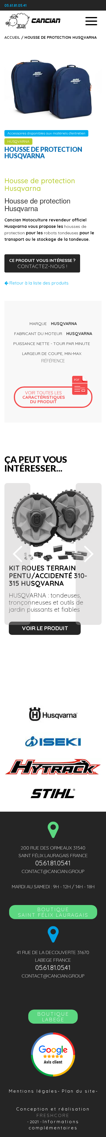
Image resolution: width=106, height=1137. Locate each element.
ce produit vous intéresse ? (42, 263)
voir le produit (45, 628)
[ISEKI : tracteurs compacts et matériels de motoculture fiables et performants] (53, 740)
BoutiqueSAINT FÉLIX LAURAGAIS (53, 912)
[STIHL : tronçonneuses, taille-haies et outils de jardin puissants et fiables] (53, 793)
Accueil (12, 37)
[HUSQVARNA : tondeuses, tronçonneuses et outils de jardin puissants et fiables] (53, 714)
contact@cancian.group (53, 871)
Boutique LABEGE (53, 1016)
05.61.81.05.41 (15, 5)
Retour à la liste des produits (38, 283)
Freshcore (53, 1115)
